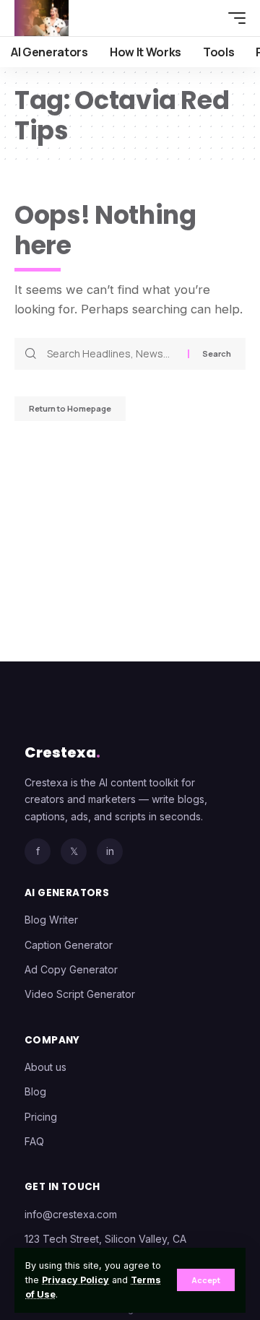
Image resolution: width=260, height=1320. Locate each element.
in (110, 851)
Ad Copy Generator (71, 969)
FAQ (34, 1141)
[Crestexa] (41, 18)
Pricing (41, 1117)
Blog (35, 1091)
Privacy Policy (75, 1280)
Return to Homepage (70, 408)
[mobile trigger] (233, 18)
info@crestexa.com (71, 1214)
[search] (206, 18)
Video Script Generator (80, 994)
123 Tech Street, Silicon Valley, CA (105, 1239)
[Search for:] (112, 354)
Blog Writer (51, 919)
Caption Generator (69, 945)
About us (45, 1067)
